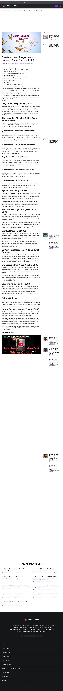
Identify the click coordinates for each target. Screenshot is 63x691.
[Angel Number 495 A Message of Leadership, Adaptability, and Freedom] (45, 454)
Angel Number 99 (6, 173)
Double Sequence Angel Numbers (18, 572)
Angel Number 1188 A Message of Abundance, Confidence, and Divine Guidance (15, 602)
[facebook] (48, 2)
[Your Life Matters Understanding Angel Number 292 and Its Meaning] (45, 360)
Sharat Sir (5, 578)
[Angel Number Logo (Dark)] (9, 4)
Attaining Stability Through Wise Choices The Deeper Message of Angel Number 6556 (54, 340)
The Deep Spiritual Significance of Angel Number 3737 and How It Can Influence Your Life (54, 351)
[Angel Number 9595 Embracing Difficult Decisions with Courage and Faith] (45, 242)
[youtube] (54, 2)
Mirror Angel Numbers (17, 578)
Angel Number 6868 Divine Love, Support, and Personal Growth (15, 594)
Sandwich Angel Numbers (53, 48)
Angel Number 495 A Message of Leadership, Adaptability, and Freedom (54, 457)
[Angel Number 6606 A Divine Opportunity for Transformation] (45, 35)
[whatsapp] (56, 2)
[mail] (58, 2)
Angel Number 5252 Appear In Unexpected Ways (13, 576)
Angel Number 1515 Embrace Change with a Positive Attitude (53, 467)
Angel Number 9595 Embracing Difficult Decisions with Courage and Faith (54, 244)
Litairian (34, 686)
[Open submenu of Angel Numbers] (60, 648)
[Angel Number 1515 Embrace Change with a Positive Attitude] (45, 466)
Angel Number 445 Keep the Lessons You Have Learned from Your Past (53, 140)
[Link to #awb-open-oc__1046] (56, 6)
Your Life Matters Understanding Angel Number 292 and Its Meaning (54, 361)
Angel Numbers (52, 40)
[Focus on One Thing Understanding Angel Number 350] (45, 234)
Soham (4, 572)
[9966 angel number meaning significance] (21, 32)
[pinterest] (52, 2)
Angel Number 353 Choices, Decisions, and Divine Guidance (54, 45)
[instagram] (25, 636)
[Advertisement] (31, 20)
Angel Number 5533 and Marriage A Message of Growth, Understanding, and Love (15, 569)
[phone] (60, 2)
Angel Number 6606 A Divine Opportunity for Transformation (54, 36)
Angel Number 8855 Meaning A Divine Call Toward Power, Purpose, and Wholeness (46, 594)
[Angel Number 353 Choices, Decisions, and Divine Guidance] (45, 44)
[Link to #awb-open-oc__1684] (59, 6)
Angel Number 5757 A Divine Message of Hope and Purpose (16, 586)
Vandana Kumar (29, 63)
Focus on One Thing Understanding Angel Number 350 (54, 235)
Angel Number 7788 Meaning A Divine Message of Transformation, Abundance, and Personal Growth (44, 569)
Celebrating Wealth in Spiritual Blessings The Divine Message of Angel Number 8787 (47, 586)
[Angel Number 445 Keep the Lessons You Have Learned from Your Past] (45, 139)
